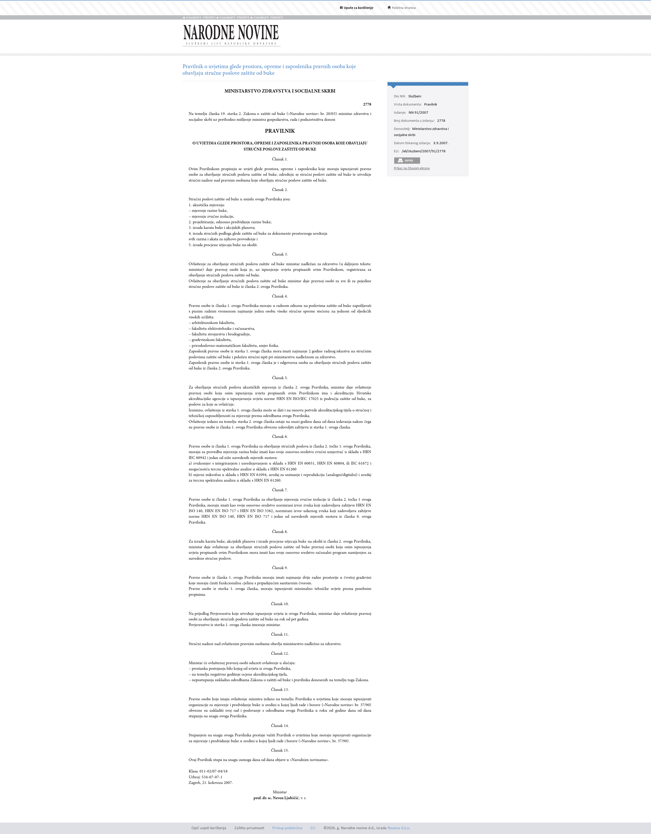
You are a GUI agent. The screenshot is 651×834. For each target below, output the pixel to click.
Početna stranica (404, 8)
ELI (312, 828)
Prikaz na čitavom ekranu (412, 168)
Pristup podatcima (287, 828)
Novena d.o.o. (399, 828)
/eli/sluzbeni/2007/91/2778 (424, 152)
